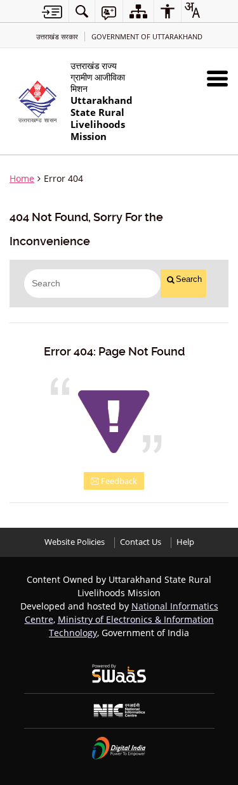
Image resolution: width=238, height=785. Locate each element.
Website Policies (74, 542)
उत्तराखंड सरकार (57, 36)
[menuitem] (82, 11)
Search (189, 279)
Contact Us (140, 542)
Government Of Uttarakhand (146, 36)
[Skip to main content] (52, 11)
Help (185, 542)
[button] (217, 78)
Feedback (118, 481)
